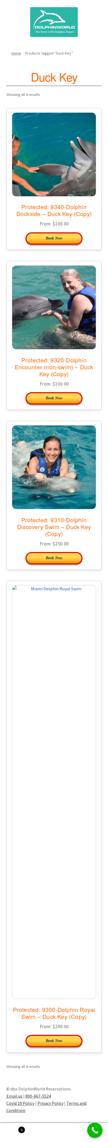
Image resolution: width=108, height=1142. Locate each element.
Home (16, 53)
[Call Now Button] (94, 1130)
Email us (14, 1096)
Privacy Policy (50, 1103)
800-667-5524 (38, 1096)
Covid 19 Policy (20, 1103)
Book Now (54, 238)
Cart (11, 1128)
